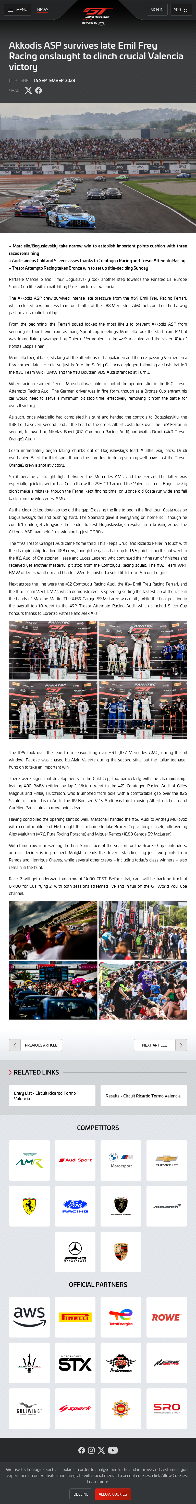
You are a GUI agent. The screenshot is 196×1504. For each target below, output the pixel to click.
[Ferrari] (29, 1206)
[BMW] (121, 1160)
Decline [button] (81, 1494)
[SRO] (166, 1408)
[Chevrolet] (166, 1160)
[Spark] (75, 1408)
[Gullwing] (29, 1408)
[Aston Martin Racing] (29, 1160)
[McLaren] (166, 1206)
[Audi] (75, 1160)
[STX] (75, 1363)
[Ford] (75, 1206)
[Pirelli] (75, 1317)
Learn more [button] (97, 1481)
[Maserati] (29, 1363)
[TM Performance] (121, 1363)
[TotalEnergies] (121, 1317)
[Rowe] (166, 1317)
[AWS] (29, 1317)
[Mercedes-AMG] (75, 1252)
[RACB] (121, 1408)
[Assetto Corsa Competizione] (166, 1363)
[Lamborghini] (121, 1206)
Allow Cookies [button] (113, 1494)
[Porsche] (121, 1252)
